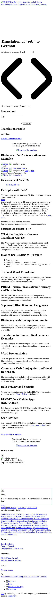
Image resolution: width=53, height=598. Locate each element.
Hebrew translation (41, 519)
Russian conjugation (43, 532)
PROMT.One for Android (11, 560)
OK (2, 594)
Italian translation (38, 516)
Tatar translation (25, 523)
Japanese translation (40, 528)
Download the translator (11, 139)
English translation (8, 514)
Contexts (13, 4)
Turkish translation (40, 523)
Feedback (12, 581)
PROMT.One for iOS (9, 558)
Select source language (10, 52)
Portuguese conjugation (25, 532)
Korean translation (39, 521)
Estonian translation (24, 528)
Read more (12, 596)
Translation (5, 4)
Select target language (10, 106)
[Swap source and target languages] (26, 104)
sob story (9, 185)
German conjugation (42, 530)
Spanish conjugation (9, 530)
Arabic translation (26, 519)
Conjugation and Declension (12, 548)
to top (3, 505)
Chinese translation (24, 521)
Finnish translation (8, 528)
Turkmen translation (9, 525)
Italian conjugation (8, 532)
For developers (7, 570)
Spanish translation (23, 516)
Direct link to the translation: (12, 460)
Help (10, 584)
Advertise (12, 589)
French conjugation (8, 534)
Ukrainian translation (40, 525)
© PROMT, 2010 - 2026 (27, 508)
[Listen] (4, 164)
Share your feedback (38, 425)
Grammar (43, 4)
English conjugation (25, 530)
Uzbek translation (24, 525)
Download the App (15, 587)
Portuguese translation (9, 523)
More (3, 200)
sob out (16, 185)
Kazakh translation (8, 521)
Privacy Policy (21, 394)
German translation (39, 514)
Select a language (8, 510)
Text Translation (7, 544)
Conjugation (28, 4)
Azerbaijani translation (9, 519)
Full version (11, 508)
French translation (8, 516)
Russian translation (23, 514)
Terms (3, 508)
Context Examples (8, 546)
